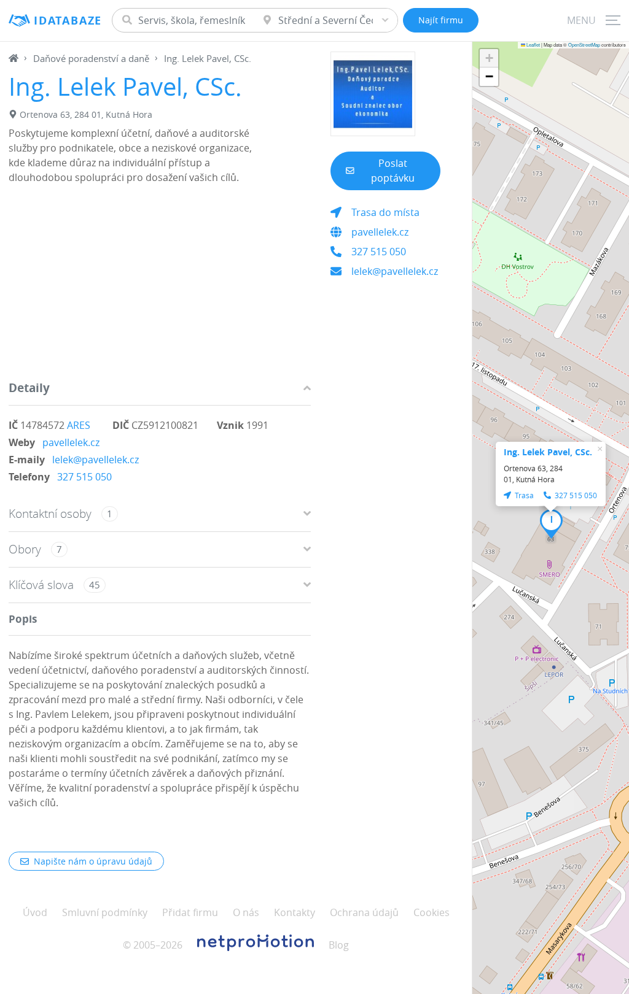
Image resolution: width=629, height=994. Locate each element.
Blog (339, 945)
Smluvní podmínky (104, 912)
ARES (78, 425)
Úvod (35, 912)
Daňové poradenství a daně (91, 58)
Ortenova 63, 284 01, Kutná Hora (86, 114)
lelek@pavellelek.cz (95, 459)
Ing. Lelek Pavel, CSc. (548, 452)
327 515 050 (84, 477)
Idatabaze (68, 20)
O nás (246, 912)
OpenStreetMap (584, 44)
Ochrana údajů (364, 912)
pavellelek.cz (71, 442)
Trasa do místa (385, 212)
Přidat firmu (190, 912)
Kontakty (294, 912)
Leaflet (532, 44)
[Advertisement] (160, 285)
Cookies (431, 912)
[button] (551, 524)
